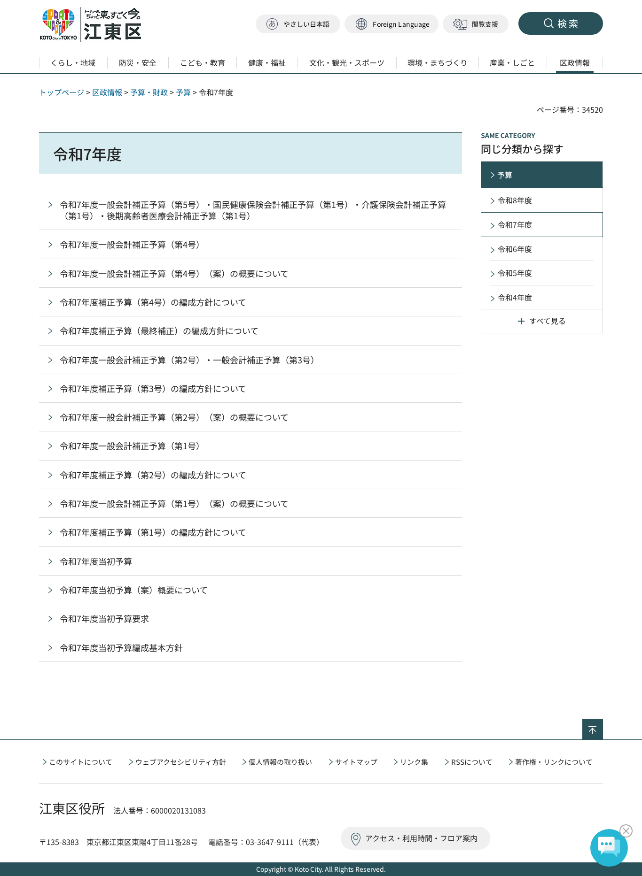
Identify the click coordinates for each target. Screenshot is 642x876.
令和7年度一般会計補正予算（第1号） (132, 445)
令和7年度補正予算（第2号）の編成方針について (153, 475)
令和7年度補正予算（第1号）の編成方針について (153, 532)
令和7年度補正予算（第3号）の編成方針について (153, 388)
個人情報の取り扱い (280, 762)
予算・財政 (149, 92)
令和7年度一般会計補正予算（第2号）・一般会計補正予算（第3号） (189, 359)
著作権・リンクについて (554, 762)
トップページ (61, 92)
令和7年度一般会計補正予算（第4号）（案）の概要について (174, 273)
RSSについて (472, 762)
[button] (391, 24)
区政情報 (107, 92)
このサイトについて (80, 762)
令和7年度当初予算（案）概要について (134, 590)
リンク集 (414, 762)
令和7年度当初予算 (96, 561)
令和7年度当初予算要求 (104, 618)
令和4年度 (515, 297)
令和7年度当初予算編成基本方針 (121, 647)
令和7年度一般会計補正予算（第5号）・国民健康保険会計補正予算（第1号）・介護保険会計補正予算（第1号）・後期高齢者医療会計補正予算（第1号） (253, 210)
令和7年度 (515, 224)
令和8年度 (515, 200)
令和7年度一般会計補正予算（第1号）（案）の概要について (174, 503)
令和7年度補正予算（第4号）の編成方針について (153, 302)
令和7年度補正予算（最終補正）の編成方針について (159, 330)
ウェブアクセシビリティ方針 (180, 762)
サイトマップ (356, 762)
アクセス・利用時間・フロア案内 (421, 838)
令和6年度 (515, 248)
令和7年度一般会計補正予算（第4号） (132, 244)
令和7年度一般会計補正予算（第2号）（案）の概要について (174, 417)
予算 (183, 92)
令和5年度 (515, 272)
